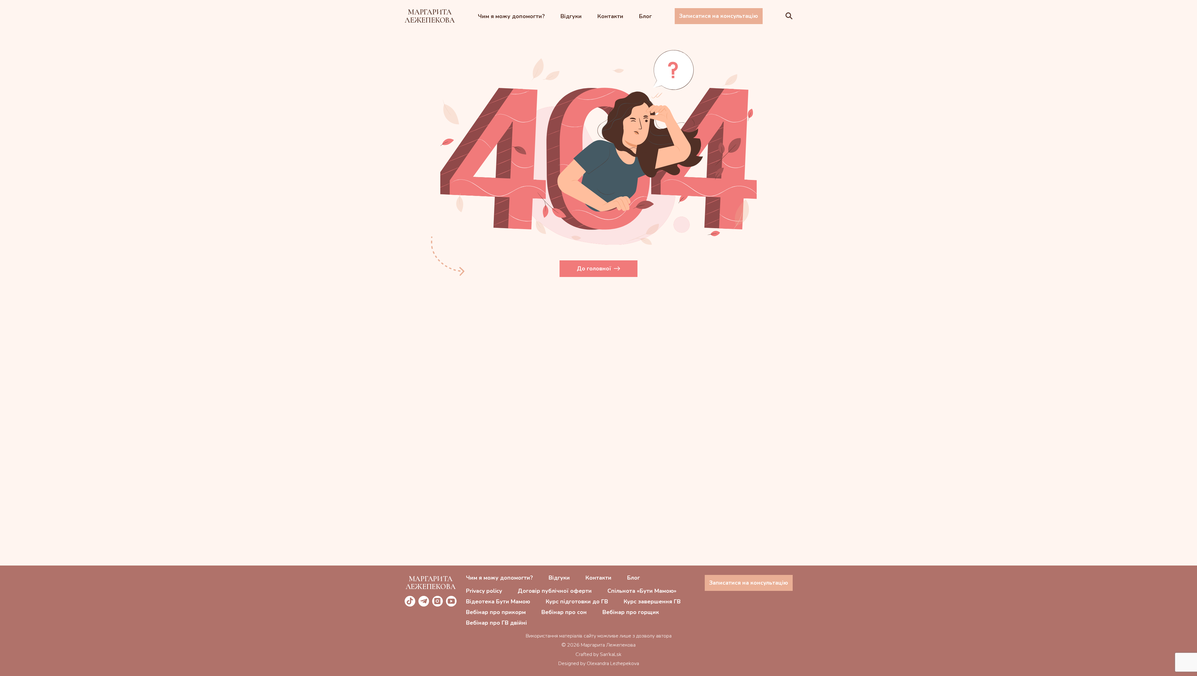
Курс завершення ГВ (652, 601)
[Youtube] (451, 601)
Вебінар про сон (564, 612)
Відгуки (571, 16)
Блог (645, 16)
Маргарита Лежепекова (430, 16)
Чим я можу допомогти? (511, 16)
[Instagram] (437, 601)
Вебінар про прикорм (496, 612)
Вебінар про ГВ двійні (496, 623)
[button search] (789, 16)
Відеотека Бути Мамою (498, 601)
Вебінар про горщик (630, 612)
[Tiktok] (410, 601)
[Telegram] (423, 601)
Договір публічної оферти (555, 591)
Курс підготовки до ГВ (577, 601)
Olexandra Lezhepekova (613, 664)
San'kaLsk (611, 655)
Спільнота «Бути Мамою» (641, 591)
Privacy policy (484, 591)
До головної (594, 268)
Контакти (610, 16)
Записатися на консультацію (718, 16)
